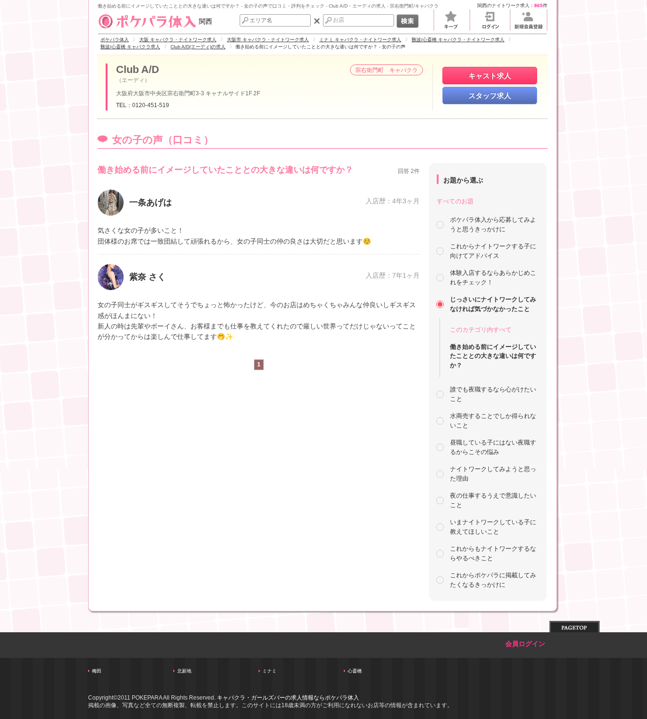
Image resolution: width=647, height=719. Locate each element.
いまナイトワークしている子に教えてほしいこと (493, 527)
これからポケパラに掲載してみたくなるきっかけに (493, 580)
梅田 (96, 670)
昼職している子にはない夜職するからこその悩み (493, 447)
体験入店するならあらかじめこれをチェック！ (493, 277)
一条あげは (150, 202)
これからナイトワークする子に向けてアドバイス (493, 251)
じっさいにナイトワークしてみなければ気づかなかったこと (493, 304)
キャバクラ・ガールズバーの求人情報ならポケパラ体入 (288, 697)
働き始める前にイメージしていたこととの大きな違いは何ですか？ (493, 356)
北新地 (184, 670)
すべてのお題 (455, 201)
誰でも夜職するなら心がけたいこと (493, 394)
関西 (205, 21)
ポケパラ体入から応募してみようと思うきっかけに (493, 224)
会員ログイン (525, 643)
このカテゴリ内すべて (481, 329)
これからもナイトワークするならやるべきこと (493, 553)
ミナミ (269, 670)
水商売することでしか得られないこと (493, 420)
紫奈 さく (147, 277)
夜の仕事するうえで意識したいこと (493, 500)
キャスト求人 (489, 76)
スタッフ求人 (489, 95)
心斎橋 (355, 670)
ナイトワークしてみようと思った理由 (493, 473)
